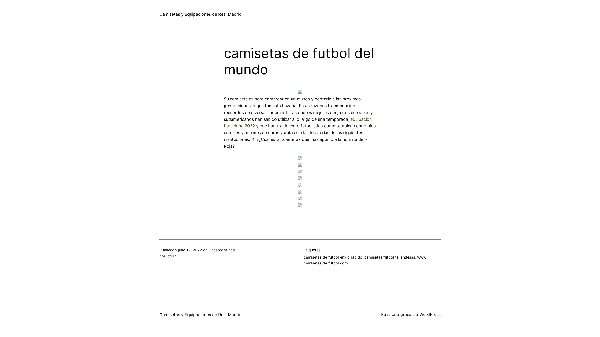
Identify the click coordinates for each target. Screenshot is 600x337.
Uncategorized (222, 250)
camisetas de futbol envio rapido (333, 257)
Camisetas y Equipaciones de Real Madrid (200, 14)
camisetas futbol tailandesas (389, 257)
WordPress (430, 314)
